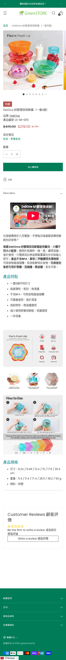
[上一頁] (5, 4)
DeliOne (15, 116)
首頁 (5, 25)
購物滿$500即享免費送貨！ (33, 3)
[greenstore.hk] (33, 13)
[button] (9, 658)
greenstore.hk (28, 643)
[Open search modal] (53, 13)
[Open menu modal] (5, 13)
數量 (5, 147)
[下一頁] (61, 4)
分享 (10, 179)
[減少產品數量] (6, 154)
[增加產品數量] (17, 154)
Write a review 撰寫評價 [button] (33, 538)
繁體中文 (11, 637)
